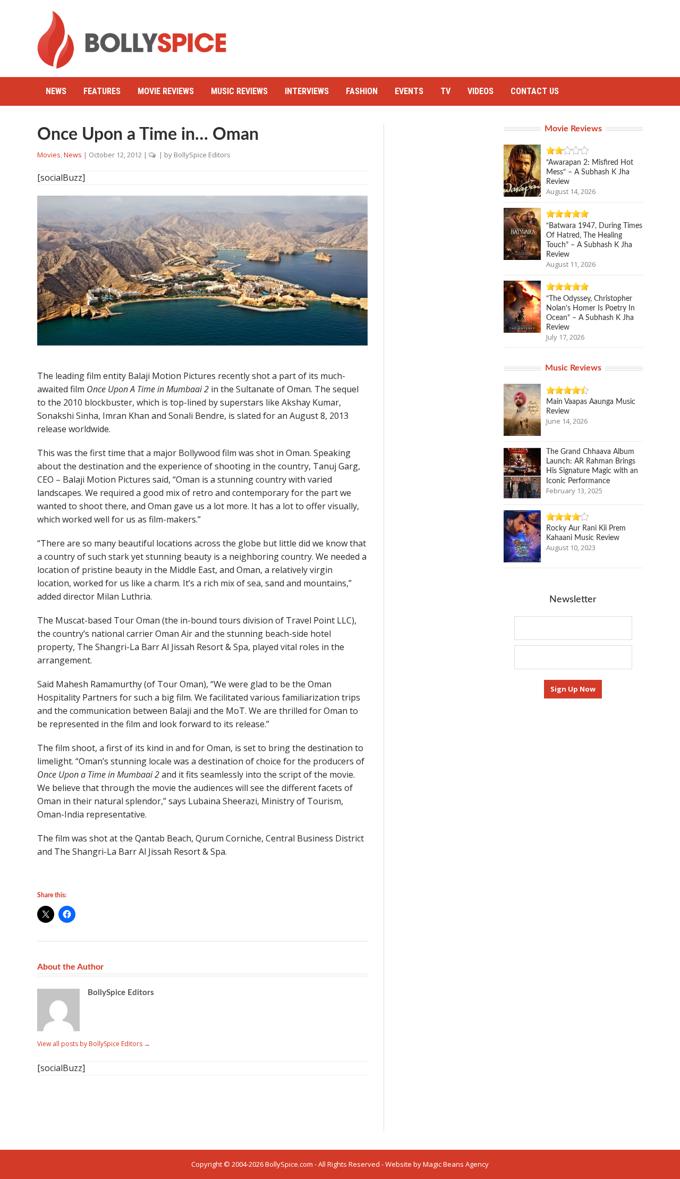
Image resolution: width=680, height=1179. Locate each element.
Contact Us (535, 91)
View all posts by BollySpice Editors (93, 1043)
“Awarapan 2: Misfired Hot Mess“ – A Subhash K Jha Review (589, 172)
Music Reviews (239, 91)
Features (102, 91)
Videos (481, 91)
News (56, 91)
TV (445, 91)
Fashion (362, 91)
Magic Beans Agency (456, 1164)
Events (409, 91)
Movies (49, 154)
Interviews (307, 91)
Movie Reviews (166, 91)
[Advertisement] (449, 34)
